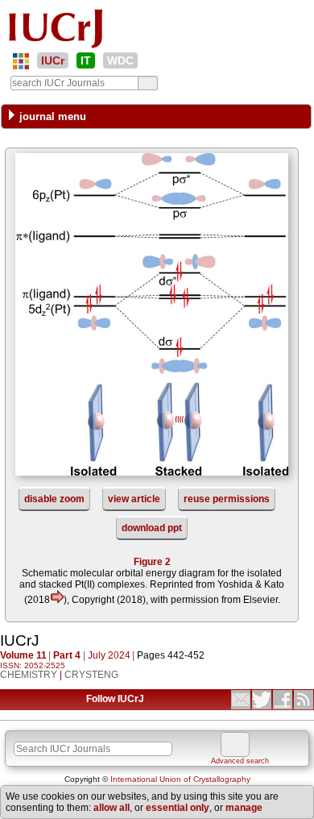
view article (134, 499)
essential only (177, 807)
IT (86, 60)
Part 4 (67, 655)
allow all (111, 807)
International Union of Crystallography (180, 779)
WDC (120, 60)
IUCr (52, 60)
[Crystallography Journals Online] (21, 61)
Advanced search (240, 761)
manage (243, 807)
